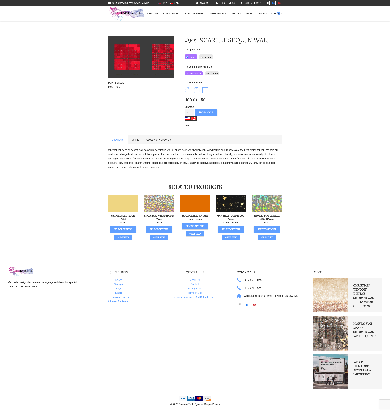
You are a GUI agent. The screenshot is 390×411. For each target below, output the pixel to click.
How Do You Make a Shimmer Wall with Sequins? (364, 330)
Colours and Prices (118, 297)
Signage (118, 284)
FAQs (118, 288)
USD (164, 3)
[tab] (118, 139)
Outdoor (207, 57)
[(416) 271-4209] (240, 288)
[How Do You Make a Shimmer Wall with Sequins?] (330, 333)
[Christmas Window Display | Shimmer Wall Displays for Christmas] (330, 295)
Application (193, 49)
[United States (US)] (187, 118)
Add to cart (206, 112)
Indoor (192, 57)
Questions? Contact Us (158, 139)
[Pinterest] (279, 3)
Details (135, 139)
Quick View (123, 237)
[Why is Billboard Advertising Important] (330, 371)
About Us (195, 280)
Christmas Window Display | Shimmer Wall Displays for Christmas (364, 295)
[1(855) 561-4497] (240, 280)
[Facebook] (273, 3)
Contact (195, 284)
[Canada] (193, 118)
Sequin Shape (195, 82)
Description (118, 139)
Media (118, 292)
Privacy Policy (195, 288)
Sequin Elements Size (199, 66)
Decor (118, 280)
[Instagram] (267, 3)
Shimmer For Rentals (118, 301)
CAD (176, 3)
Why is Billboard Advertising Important (362, 368)
